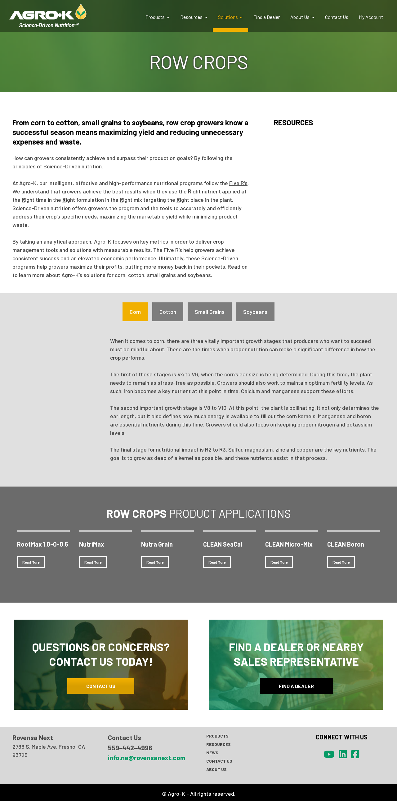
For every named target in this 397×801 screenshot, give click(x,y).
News (212, 752)
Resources (191, 17)
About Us (300, 17)
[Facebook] (355, 754)
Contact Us (336, 17)
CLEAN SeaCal (222, 544)
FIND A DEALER (296, 686)
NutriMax (91, 544)
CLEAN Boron (345, 544)
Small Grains (210, 311)
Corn (135, 311)
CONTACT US (100, 686)
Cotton (167, 311)
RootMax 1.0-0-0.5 (42, 544)
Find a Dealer (266, 17)
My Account (371, 17)
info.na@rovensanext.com (146, 757)
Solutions (228, 17)
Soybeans (255, 311)
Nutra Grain (157, 544)
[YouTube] (329, 754)
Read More (30, 562)
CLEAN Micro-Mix (289, 544)
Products (155, 17)
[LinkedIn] (343, 754)
